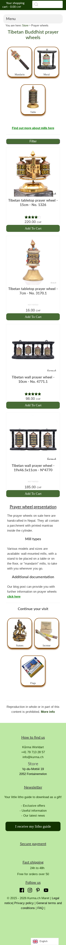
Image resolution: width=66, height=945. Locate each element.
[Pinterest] (37, 889)
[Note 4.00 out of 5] (33, 217)
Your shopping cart (13, 5)
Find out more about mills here (33, 128)
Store (25, 25)
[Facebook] (21, 889)
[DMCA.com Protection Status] (33, 924)
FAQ (40, 908)
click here (14, 596)
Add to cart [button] (33, 228)
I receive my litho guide (33, 826)
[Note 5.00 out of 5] (33, 393)
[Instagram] (29, 889)
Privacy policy (24, 903)
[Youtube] (45, 889)
